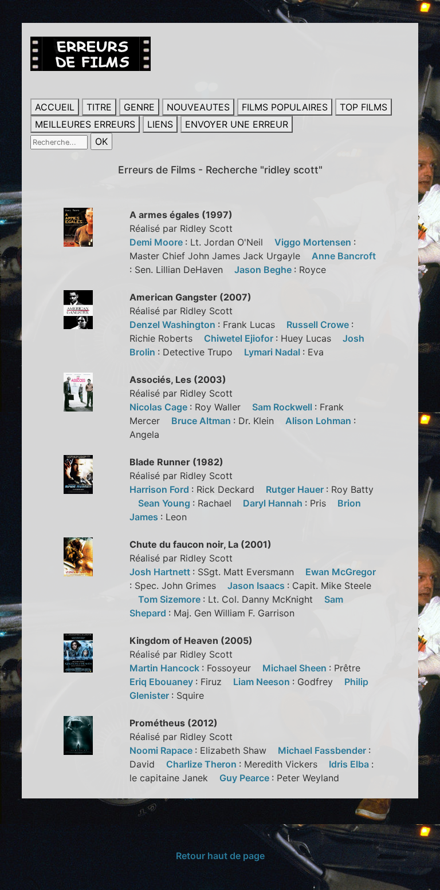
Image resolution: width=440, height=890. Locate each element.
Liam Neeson (262, 681)
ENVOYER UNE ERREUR (236, 124)
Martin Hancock (165, 668)
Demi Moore (157, 242)
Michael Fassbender (323, 750)
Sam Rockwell (283, 407)
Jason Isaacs (257, 585)
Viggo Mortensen (313, 242)
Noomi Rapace (162, 750)
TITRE (99, 107)
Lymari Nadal (273, 352)
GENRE (139, 107)
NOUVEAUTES (198, 107)
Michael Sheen (295, 668)
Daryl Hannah (274, 503)
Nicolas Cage (159, 407)
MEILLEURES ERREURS (85, 124)
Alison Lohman (319, 420)
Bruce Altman (202, 420)
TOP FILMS (363, 107)
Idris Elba (350, 764)
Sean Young (165, 503)
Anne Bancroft (344, 256)
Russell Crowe (318, 324)
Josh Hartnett (160, 571)
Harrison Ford (160, 489)
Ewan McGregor (340, 571)
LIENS (160, 124)
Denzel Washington (173, 324)
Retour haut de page (220, 855)
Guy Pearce (245, 778)
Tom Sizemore (170, 599)
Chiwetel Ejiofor (240, 338)
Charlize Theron (202, 764)
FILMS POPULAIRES (285, 107)
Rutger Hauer (296, 489)
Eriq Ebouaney (162, 681)
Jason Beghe (264, 269)
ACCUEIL (54, 107)
